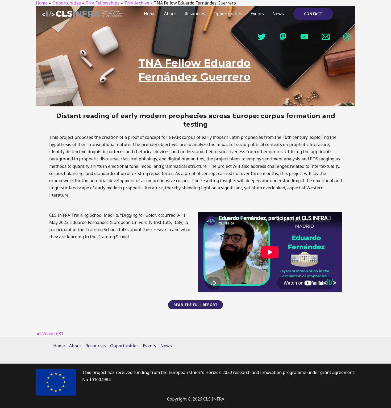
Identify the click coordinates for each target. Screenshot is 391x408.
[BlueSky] (347, 37)
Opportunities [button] (228, 13)
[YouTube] (304, 37)
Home (150, 13)
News (278, 13)
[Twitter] (262, 37)
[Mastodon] (283, 37)
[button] (313, 14)
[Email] (326, 37)
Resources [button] (195, 13)
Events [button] (257, 13)
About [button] (170, 13)
